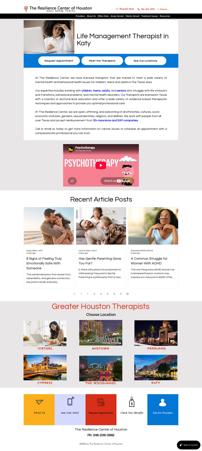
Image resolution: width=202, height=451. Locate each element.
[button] (124, 9)
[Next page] (121, 294)
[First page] (74, 294)
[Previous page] (81, 294)
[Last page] (127, 294)
